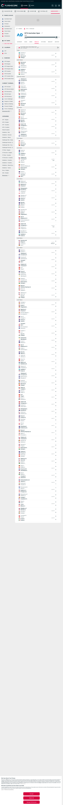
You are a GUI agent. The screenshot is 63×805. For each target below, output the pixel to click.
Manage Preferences (31, 802)
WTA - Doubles (30, 28)
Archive (57, 41)
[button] (58, 37)
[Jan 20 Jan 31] (41, 37)
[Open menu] (59, 5)
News (30, 41)
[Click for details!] (38, 55)
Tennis (20, 28)
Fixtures (43, 41)
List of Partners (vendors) (7, 789)
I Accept (31, 793)
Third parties (22, 783)
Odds (25, 41)
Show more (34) (6, 111)
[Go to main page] (10, 5)
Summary (19, 41)
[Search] (52, 5)
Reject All (31, 798)
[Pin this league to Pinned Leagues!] (42, 33)
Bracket (50, 41)
